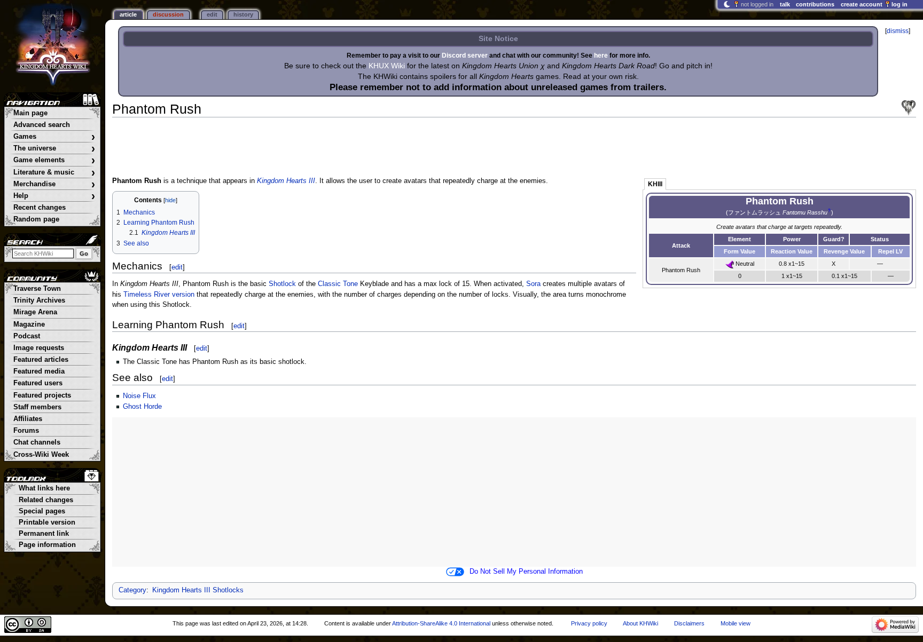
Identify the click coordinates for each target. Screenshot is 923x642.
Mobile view (735, 623)
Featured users (37, 383)
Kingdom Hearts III (286, 181)
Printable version (47, 522)
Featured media (39, 371)
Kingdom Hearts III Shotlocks (198, 590)
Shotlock (282, 284)
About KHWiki (640, 623)
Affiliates (27, 419)
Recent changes (39, 207)
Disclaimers (689, 623)
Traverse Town (37, 288)
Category (132, 590)
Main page (30, 113)
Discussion (168, 14)
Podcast (26, 336)
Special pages (42, 511)
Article (128, 14)
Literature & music (54, 172)
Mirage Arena (35, 312)
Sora (533, 284)
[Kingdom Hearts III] (908, 108)
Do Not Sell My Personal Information (526, 571)
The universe (54, 148)
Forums (26, 430)
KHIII (655, 184)
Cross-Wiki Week (41, 454)
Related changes (46, 500)
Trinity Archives (39, 300)
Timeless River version (158, 294)
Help (54, 196)
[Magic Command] (729, 263)
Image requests (38, 348)
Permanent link (44, 533)
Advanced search (41, 125)
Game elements (54, 160)
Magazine (29, 324)
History (243, 14)
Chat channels (36, 442)
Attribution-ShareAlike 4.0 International (441, 623)
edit (177, 267)
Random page (36, 219)
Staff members (37, 407)
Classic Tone (338, 284)
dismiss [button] (898, 31)
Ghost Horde (142, 406)
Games (54, 136)
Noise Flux (139, 396)
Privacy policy (589, 623)
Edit (212, 14)
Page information (47, 545)
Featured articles (40, 359)
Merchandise (54, 184)
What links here (44, 488)
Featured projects (42, 395)
